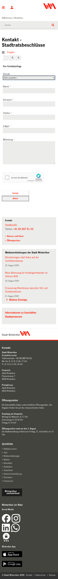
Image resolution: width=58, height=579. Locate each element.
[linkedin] (6, 531)
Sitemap (52, 575)
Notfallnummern (10, 449)
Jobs (5, 452)
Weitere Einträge (18, 299)
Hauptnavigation (3, 8)
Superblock (8, 470)
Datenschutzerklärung (13, 474)
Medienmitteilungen (12, 456)
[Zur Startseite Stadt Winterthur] (16, 335)
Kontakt (29, 575)
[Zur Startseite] (43, 6)
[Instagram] (16, 522)
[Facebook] (7, 522)
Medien (7, 459)
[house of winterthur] (12, 495)
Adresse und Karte (15, 236)
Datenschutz (40, 575)
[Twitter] (20, 522)
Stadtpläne (8, 467)
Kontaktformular (9, 355)
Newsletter (8, 463)
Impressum (8, 481)
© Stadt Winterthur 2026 (13, 575)
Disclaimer (8, 477)
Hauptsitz (6, 370)
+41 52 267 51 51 (23, 358)
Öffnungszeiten (13, 240)
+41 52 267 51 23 (23, 229)
